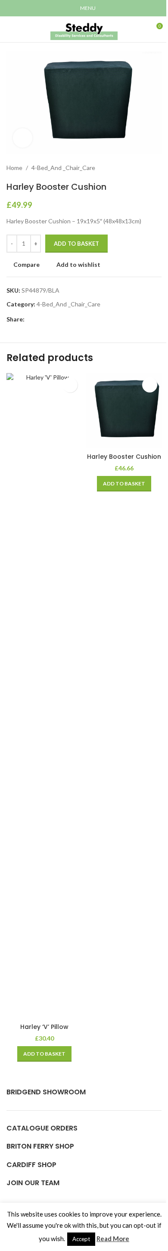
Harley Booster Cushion (124, 456)
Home (14, 167)
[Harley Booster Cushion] (124, 410)
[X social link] (40, 319)
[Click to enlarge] (22, 138)
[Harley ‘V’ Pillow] (44, 696)
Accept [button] (81, 1239)
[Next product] (156, 168)
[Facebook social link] (30, 319)
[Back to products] (146, 168)
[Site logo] (84, 28)
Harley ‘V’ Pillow (44, 1026)
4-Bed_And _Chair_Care (63, 167)
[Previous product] (136, 168)
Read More (112, 1238)
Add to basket (76, 243)
